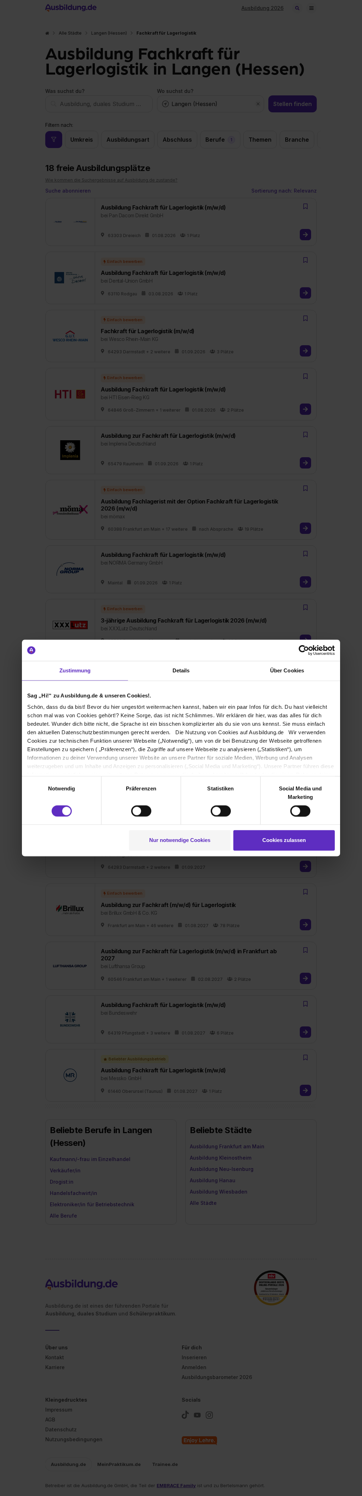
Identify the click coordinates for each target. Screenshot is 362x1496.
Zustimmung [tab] (75, 670)
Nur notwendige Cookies (179, 840)
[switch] (141, 811)
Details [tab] (181, 670)
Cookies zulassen (284, 840)
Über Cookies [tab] (287, 670)
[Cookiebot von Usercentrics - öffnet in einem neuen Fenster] (304, 650)
